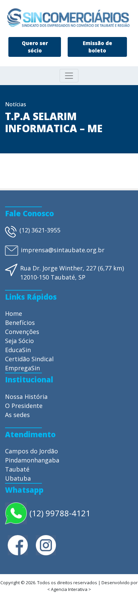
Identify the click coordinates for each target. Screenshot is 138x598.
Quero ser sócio (35, 47)
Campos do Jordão (31, 451)
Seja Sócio (19, 341)
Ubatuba (18, 478)
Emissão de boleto (97, 47)
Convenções (22, 332)
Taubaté (17, 469)
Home (13, 313)
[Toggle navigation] (69, 75)
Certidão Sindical (29, 359)
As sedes (17, 415)
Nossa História (26, 397)
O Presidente (24, 406)
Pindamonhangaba (32, 460)
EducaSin (18, 350)
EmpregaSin (22, 368)
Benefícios (20, 323)
